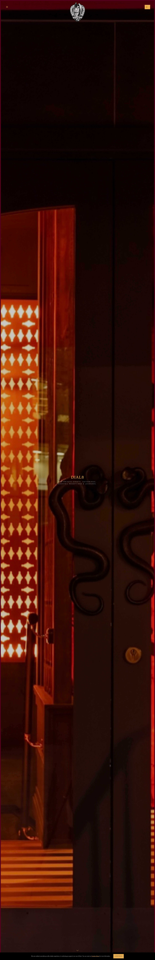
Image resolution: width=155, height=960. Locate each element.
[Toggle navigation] (7, 7)
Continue (119, 956)
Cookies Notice (95, 956)
